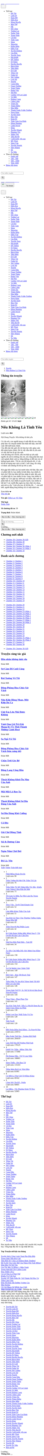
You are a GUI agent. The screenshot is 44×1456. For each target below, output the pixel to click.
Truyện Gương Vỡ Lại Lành (17, 1388)
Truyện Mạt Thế (12, 1318)
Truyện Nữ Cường (13, 1370)
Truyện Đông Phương (14, 1417)
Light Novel (15, 126)
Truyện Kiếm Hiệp (13, 1340)
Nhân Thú (15, 134)
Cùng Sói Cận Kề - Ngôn (16, 1082)
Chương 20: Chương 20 (15, 605)
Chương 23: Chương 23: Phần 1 (18, 611)
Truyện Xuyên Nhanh (14, 1423)
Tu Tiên (14, 152)
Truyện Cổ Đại (11, 1331)
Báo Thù (14, 117)
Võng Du (14, 104)
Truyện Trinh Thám (13, 1381)
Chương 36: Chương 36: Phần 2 (18, 546)
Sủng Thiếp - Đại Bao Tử (16, 1063)
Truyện (8, 368)
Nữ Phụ (14, 93)
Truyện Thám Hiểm (13, 1399)
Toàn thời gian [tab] (16, 868)
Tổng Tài (14, 73)
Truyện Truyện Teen (14, 1348)
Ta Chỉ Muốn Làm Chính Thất (18, 968)
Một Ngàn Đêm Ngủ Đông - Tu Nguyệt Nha (23, 1030)
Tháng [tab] (7, 868)
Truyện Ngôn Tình (13, 1326)
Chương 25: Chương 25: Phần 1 (18, 616)
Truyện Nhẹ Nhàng (13, 1441)
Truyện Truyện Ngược (14, 1439)
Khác (13, 128)
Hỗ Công (14, 29)
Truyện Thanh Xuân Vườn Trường (19, 1403)
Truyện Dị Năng (12, 1355)
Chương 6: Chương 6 (14, 572)
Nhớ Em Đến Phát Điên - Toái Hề (19, 942)
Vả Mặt (14, 97)
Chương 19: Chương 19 (15, 601)
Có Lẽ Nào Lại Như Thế (10, 1274)
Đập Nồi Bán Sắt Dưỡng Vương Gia (15, 1283)
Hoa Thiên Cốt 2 (7, 1272)
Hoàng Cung (16, 99)
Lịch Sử (14, 79)
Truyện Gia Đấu (12, 1346)
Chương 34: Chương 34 (15, 551)
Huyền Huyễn (16, 64)
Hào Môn (14, 108)
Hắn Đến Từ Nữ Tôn (9, 1265)
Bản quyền (10, 1447)
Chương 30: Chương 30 (15, 627)
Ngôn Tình (15, 33)
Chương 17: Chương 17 (15, 596)
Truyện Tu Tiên (12, 1445)
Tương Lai (15, 31)
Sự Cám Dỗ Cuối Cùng (12, 668)
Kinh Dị (14, 119)
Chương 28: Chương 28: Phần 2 (18, 622)
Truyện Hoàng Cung (14, 1392)
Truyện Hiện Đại (12, 1313)
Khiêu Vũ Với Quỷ (8, 1276)
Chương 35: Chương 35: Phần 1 (18, 548)
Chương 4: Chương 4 (14, 568)
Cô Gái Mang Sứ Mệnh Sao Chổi (14, 1287)
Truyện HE (10, 1320)
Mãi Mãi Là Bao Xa (11, 791)
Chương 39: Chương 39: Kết (17, 540)
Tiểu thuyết (15, 137)
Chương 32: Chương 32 (15, 631)
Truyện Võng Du (12, 1397)
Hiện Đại (14, 20)
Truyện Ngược (16, 145)
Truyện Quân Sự (12, 1368)
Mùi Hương (5, 1285)
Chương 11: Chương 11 (15, 583)
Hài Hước (14, 57)
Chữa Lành (15, 101)
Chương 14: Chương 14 (15, 590)
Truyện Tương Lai (13, 1324)
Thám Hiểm (15, 106)
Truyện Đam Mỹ (12, 1311)
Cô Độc (4, 823)
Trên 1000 (15, 163)
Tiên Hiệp (14, 68)
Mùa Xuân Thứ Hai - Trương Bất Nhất (21, 1036)
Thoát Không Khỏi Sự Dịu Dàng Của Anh (14, 802)
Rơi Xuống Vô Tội (10, 678)
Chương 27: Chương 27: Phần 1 (18, 620)
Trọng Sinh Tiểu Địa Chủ (11, 1258)
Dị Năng (14, 62)
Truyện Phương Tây (14, 1425)
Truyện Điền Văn (12, 1342)
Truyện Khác (11, 1421)
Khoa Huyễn (16, 22)
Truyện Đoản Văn (13, 1384)
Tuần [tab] (3, 868)
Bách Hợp (15, 66)
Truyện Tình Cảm (13, 1333)
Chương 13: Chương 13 (15, 587)
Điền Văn (14, 49)
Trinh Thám (15, 88)
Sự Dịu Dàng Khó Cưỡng (14, 813)
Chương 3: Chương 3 (14, 565)
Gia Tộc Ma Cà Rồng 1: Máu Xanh (15, 1267)
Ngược (13, 82)
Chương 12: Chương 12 (15, 585)
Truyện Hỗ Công (12, 1322)
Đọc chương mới (18, 517)
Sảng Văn (14, 143)
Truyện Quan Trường (14, 1379)
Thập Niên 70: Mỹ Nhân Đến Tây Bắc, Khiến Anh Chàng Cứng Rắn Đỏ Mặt (24, 888)
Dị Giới (14, 71)
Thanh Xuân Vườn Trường (21, 110)
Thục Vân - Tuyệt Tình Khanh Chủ (19, 905)
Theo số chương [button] (12, 154)
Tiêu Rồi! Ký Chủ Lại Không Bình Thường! (18, 1261)
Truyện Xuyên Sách (13, 1408)
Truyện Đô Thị (11, 1307)
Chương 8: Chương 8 (14, 576)
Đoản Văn (15, 90)
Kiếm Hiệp (15, 46)
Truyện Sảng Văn (13, 1436)
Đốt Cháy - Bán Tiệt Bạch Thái (18, 975)
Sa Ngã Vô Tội (8, 739)
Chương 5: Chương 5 (14, 570)
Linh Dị (14, 16)
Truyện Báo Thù (12, 1410)
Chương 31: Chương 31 (15, 629)
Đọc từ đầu (6, 517)
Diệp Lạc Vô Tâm (15, 498)
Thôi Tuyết (10, 1021)
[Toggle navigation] (3, 6)
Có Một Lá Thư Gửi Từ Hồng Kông (20, 1076)
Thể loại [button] (9, 11)
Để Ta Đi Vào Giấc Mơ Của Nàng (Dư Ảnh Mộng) (21, 1263)
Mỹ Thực (14, 141)
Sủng (13, 42)
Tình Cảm (15, 40)
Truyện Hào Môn (12, 1401)
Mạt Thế (14, 24)
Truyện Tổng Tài (12, 1366)
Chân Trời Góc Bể (10, 760)
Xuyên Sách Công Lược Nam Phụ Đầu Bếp (18, 1256)
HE (12, 27)
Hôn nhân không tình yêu (14, 659)
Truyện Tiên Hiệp (13, 1362)
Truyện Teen (16, 55)
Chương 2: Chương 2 (14, 563)
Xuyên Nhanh (16, 130)
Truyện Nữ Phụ (12, 1386)
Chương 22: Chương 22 (15, 609)
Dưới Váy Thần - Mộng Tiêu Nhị (19, 1049)
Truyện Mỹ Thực (12, 1434)
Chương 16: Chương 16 (15, 594)
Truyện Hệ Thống (13, 1353)
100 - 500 (14, 159)
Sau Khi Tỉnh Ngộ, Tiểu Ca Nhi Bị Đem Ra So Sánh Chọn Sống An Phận (24, 1007)
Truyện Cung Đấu (13, 1377)
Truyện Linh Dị (12, 1309)
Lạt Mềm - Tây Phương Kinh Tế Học (20, 1089)
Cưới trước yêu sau (18, 139)
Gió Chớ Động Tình (11, 832)
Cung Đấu (15, 84)
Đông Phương (16, 123)
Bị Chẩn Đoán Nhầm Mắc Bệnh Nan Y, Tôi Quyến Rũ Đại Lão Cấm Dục (23, 934)
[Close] (3, 192)
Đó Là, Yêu (6, 860)
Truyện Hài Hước (13, 1351)
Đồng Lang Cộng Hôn (12, 770)
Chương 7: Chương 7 (14, 574)
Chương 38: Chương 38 (15, 542)
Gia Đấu (14, 53)
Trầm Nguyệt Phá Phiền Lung (17, 927)
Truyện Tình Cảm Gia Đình (16, 1414)
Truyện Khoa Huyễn (14, 1315)
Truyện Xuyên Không (14, 1344)
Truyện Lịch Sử (12, 1373)
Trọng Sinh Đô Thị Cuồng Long (13, 1269)
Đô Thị (13, 13)
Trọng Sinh (15, 35)
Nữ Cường (15, 77)
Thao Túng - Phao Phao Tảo (17, 999)
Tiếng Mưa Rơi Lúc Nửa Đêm (17, 1069)
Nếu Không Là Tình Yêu (15, 370)
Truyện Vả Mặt (12, 1390)
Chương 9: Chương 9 (14, 579)
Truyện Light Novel (13, 1419)
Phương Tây (15, 132)
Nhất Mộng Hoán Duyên (15, 874)
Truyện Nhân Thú (13, 1428)
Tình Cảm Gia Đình (18, 121)
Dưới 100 (14, 156)
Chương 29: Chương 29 (15, 625)
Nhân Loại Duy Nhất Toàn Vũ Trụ (19, 1014)
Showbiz (14, 44)
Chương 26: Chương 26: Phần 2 (18, 618)
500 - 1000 (15, 161)
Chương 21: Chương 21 (15, 607)
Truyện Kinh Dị (12, 1412)
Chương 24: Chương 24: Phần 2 (18, 614)
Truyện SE (10, 1443)
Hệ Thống (15, 60)
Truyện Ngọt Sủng (13, 1406)
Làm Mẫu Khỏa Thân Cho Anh (18, 911)
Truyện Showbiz (12, 1337)
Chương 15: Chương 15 (15, 592)
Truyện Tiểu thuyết (13, 1430)
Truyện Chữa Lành (13, 1395)
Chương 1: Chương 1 (14, 561)
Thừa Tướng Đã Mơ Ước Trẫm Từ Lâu (21, 880)
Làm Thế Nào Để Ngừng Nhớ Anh (19, 1043)
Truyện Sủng (11, 1335)
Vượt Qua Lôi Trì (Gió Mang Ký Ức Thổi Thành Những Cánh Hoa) (14, 727)
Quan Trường (16, 86)
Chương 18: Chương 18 (15, 598)
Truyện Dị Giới (12, 1364)
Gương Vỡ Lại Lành (19, 95)
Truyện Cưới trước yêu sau (16, 1432)
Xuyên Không (16, 51)
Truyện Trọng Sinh (13, 1329)
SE (12, 150)
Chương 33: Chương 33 (15, 633)
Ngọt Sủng (15, 112)
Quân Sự (14, 75)
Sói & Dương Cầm (10, 841)
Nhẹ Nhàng (15, 148)
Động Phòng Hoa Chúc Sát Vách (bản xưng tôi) (14, 749)
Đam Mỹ (14, 18)
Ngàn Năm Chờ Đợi (11, 851)
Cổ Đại (13, 38)
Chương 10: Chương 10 (15, 581)
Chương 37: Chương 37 (15, 544)
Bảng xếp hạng (12, 165)
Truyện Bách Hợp (13, 1359)
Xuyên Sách (15, 115)
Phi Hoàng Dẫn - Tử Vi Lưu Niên (19, 1056)
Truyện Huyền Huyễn (14, 1357)
